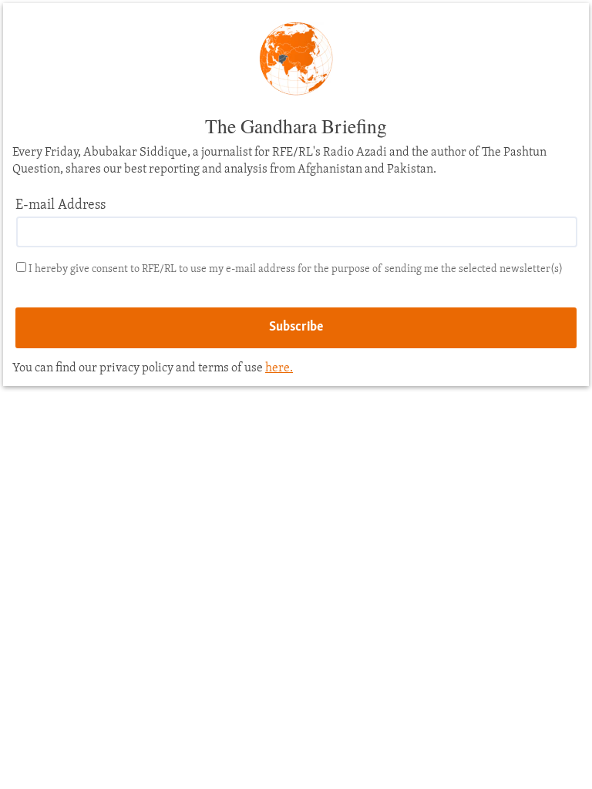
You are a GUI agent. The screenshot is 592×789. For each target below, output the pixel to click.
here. (279, 368)
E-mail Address (60, 206)
